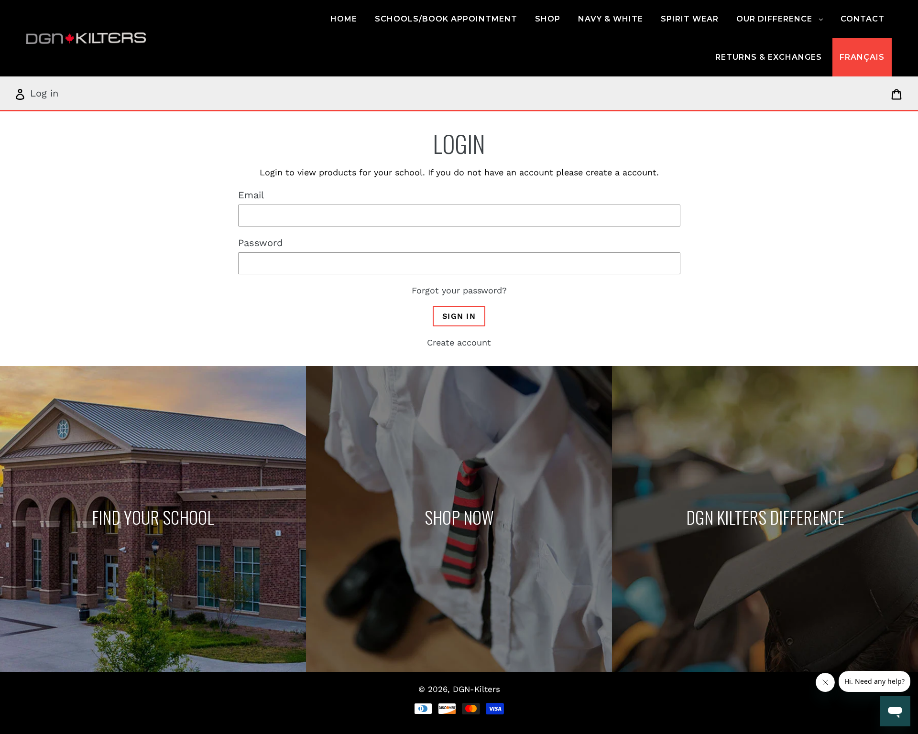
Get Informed (764, 519)
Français (862, 57)
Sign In (459, 316)
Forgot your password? (459, 290)
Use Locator (153, 519)
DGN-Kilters (476, 689)
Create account (459, 342)
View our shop (459, 519)
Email (251, 195)
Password (260, 242)
